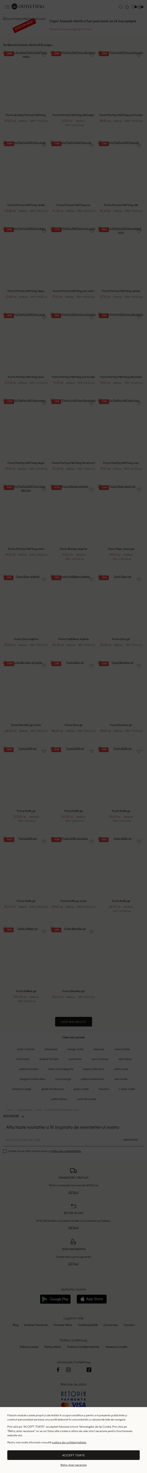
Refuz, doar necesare (73, 1465)
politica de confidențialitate (69, 1442)
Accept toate (73, 1455)
